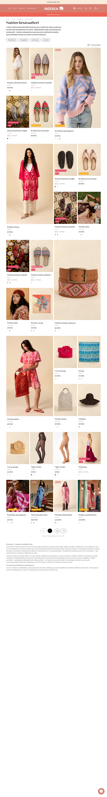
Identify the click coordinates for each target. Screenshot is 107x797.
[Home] (54, 8)
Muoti (15, 8)
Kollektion (20, 19)
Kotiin (8, 19)
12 (57, 531)
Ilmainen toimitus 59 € (53, 2)
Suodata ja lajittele (96, 45)
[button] (9, 8)
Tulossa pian (31, 8)
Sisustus (22, 8)
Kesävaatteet (28, 19)
